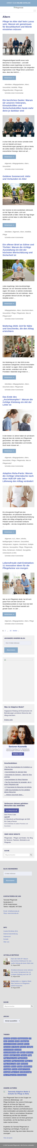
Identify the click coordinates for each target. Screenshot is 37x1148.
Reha (4, 550)
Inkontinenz (23, 544)
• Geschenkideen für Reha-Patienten (16, 779)
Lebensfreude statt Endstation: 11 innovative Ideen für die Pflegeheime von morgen (18, 565)
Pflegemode (18, 90)
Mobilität (14, 87)
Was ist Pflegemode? (10, 1075)
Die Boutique (15, 1047)
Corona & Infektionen (10, 1044)
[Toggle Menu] (34, 10)
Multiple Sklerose (14, 1055)
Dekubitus (20, 1044)
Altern (27, 84)
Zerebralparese (22, 1075)
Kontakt (5, 939)
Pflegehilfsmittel (8, 90)
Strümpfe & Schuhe (24, 1069)
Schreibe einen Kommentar (14, 93)
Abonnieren (11, 650)
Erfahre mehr (8, 720)
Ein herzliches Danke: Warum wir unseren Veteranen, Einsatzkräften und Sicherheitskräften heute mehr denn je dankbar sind (18, 105)
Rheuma (13, 1066)
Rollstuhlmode (27, 1066)
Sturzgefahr (27, 550)
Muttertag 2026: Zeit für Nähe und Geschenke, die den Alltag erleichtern (18, 328)
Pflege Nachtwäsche (18, 1061)
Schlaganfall (7, 1069)
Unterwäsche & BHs (9, 553)
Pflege (20, 87)
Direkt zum (18, 3)
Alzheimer (11, 1041)
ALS (13, 539)
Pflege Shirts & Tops (10, 1063)
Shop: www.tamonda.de (10, 913)
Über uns (6, 942)
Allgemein (8, 163)
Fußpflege (30, 1047)
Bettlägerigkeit (7, 541)
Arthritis (23, 539)
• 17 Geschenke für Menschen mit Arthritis (18, 787)
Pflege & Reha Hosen (10, 1058)
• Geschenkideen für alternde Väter (15, 772)
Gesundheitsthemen (10, 1052)
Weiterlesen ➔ (9, 78)
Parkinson (24, 1055)
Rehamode (7, 1066)
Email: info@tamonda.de (11, 911)
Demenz (26, 1044)
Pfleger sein (28, 1061)
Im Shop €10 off (11, 810)
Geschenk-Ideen (27, 310)
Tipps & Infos (15, 1072)
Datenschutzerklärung (10, 934)
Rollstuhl (19, 550)
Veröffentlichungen (25, 1072)
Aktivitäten (8, 84)
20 (11, 631)
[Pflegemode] (18, 8)
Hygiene (15, 544)
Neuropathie (13, 547)
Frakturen (16, 541)
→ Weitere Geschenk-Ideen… (14, 795)
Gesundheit (6, 87)
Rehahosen (11, 550)
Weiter (16, 631)
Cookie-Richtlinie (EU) (10, 931)
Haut (18, 1052)
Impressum (7, 936)
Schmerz (14, 1069)
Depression (7, 1047)
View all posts (7, 1138)
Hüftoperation (7, 544)
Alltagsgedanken (18, 84)
